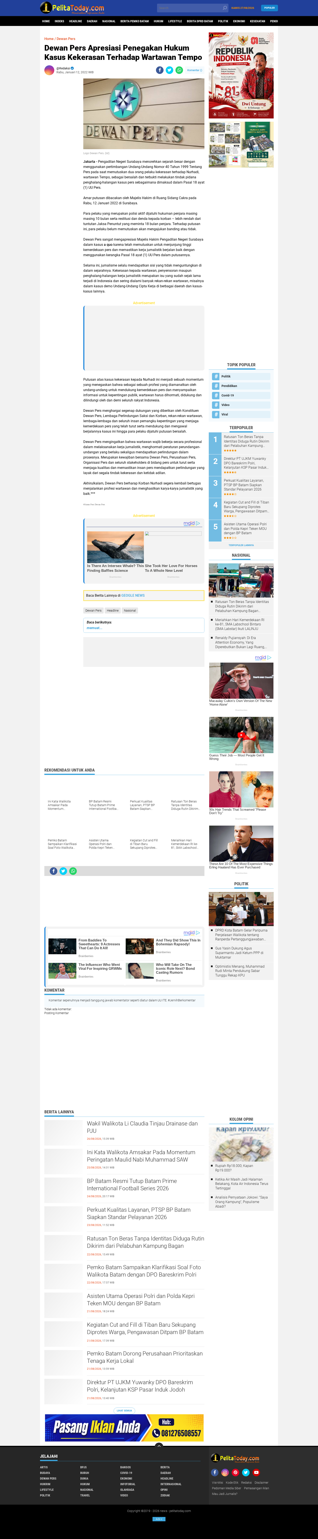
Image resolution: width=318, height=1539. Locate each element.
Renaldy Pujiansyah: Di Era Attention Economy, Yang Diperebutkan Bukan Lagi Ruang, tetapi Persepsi (240, 642)
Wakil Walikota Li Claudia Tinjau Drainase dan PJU (142, 1127)
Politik (223, 21)
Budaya (45, 1473)
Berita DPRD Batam (200, 21)
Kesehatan (257, 21)
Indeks (59, 21)
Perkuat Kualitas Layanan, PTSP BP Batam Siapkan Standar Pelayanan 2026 (139, 1213)
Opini (164, 1489)
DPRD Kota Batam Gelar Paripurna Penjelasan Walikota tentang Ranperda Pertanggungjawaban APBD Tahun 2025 (241, 935)
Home (46, 21)
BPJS (83, 1467)
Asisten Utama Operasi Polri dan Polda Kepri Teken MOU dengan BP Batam (141, 1300)
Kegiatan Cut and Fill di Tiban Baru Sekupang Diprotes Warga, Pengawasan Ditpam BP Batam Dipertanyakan (145, 1332)
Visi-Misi (217, 1482)
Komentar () (194, 70)
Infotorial (127, 1484)
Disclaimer (261, 1482)
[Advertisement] (61, 143)
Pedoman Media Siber (226, 1488)
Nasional (109, 21)
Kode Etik (232, 1482)
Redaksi (246, 1482)
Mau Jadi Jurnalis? (224, 1494)
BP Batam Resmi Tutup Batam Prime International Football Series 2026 (132, 1185)
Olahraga (127, 1489)
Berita (165, 1467)
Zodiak (165, 1495)
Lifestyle (175, 21)
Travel (85, 1495)
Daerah (92, 21)
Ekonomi (239, 21)
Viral (225, 414)
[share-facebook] (160, 70)
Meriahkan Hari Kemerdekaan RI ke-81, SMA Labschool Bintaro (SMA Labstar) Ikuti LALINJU (239, 624)
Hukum (158, 21)
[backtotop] (159, 1447)
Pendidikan (229, 386)
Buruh (84, 1473)
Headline (75, 21)
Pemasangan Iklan (256, 1488)
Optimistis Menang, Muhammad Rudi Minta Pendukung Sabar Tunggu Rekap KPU (240, 971)
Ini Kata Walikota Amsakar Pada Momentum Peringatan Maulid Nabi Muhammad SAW (141, 1156)
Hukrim (45, 1484)
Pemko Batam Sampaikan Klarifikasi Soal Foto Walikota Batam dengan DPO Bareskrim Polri (144, 1271)
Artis (44, 1467)
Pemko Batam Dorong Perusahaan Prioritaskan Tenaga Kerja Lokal (145, 1357)
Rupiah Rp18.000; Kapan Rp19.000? (234, 1168)
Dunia (84, 1478)
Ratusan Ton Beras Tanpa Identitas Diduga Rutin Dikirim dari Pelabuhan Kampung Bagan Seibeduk (145, 1245)
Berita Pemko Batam (134, 21)
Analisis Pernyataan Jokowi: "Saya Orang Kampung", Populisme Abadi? (241, 1201)
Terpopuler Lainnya (241, 545)
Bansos (125, 1467)
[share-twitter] (169, 70)
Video (226, 405)
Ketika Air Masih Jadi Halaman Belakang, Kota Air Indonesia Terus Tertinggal (241, 1184)
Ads (159, 1519)
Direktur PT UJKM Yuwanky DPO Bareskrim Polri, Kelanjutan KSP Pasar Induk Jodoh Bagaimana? (140, 1389)
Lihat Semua (124, 1410)
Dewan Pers (93, 610)
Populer (269, 7)
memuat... (95, 628)
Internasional (171, 1484)
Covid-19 (228, 395)
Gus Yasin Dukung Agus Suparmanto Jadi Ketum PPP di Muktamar (239, 952)
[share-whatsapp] (179, 70)
